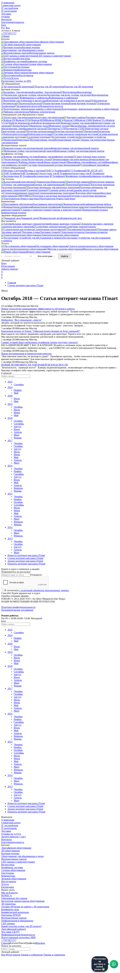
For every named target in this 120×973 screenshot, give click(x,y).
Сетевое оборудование (13, 870)
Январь (18, 437)
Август (17, 426)
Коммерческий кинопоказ (15, 912)
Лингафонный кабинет (13, 929)
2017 (10, 440)
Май (16, 393)
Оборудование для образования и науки (22, 856)
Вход (4, 263)
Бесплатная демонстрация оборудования (22, 901)
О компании (7, 2)
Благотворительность (12, 22)
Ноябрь (18, 390)
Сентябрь (19, 384)
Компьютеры (8, 876)
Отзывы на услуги (11, 834)
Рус (3, 27)
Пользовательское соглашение (17, 610)
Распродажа (7, 887)
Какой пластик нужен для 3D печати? (21, 926)
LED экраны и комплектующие (18, 862)
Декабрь (18, 443)
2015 (10, 493)
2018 (10, 418)
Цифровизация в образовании (17, 920)
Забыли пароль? (9, 269)
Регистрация (8, 266)
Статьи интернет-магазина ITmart (25, 285)
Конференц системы (12, 867)
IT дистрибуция (9, 8)
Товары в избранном (31, 954)
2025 (10, 381)
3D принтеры (8, 904)
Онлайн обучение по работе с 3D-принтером (25, 906)
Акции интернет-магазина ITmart (25, 561)
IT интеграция (9, 11)
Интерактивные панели (14, 859)
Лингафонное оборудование (16, 848)
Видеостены (7, 864)
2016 (10, 465)
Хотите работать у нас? (13, 836)
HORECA (6, 895)
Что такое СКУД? (10, 932)
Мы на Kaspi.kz (9, 892)
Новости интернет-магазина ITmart (26, 555)
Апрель (18, 432)
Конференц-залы (10, 909)
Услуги (5, 884)
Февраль (18, 488)
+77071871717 (8, 33)
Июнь (17, 412)
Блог (3, 25)
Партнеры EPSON (11, 915)
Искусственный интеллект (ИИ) (18, 937)
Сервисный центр (10, 5)
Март (16, 435)
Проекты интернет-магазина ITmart (26, 563)
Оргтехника (7, 873)
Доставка (6, 13)
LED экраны (8, 923)
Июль (17, 398)
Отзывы (5, 16)
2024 (10, 387)
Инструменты (8, 881)
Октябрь (18, 407)
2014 (10, 527)
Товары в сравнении (54, 954)
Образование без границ (14, 898)
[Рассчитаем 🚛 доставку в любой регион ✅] (114, 964)
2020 (10, 395)
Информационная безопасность (18, 934)
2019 (10, 404)
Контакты (6, 19)
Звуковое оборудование (13, 878)
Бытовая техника (10, 853)
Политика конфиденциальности (18, 607)
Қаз (8, 27)
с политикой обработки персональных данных (44, 590)
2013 (10, 538)
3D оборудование (10, 850)
